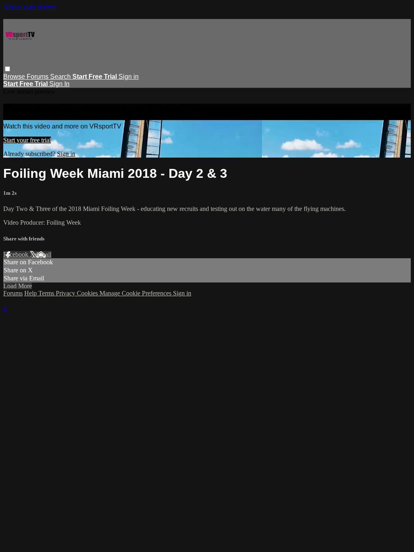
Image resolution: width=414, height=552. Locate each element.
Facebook (16, 254)
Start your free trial (27, 140)
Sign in (128, 76)
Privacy (66, 293)
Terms (47, 293)
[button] (7, 69)
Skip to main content (29, 6)
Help (31, 293)
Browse (15, 76)
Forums (38, 76)
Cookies (88, 293)
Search (61, 76)
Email (43, 254)
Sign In (59, 83)
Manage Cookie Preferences (136, 293)
